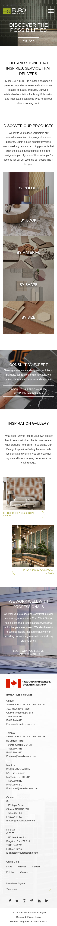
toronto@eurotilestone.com (22, 756)
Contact (36, 867)
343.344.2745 (15, 845)
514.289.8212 (15, 781)
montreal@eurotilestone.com (23, 788)
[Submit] (49, 889)
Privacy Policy (34, 917)
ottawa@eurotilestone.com (22, 724)
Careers (24, 872)
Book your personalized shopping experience (28, 391)
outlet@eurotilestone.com (22, 820)
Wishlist (22, 867)
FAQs (9, 867)
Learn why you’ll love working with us (28, 653)
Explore (28, 41)
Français (14, 4)
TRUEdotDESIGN (38, 921)
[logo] (14, 11)
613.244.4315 (15, 716)
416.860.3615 (15, 748)
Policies (10, 872)
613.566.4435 (15, 813)
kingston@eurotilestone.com (23, 853)
